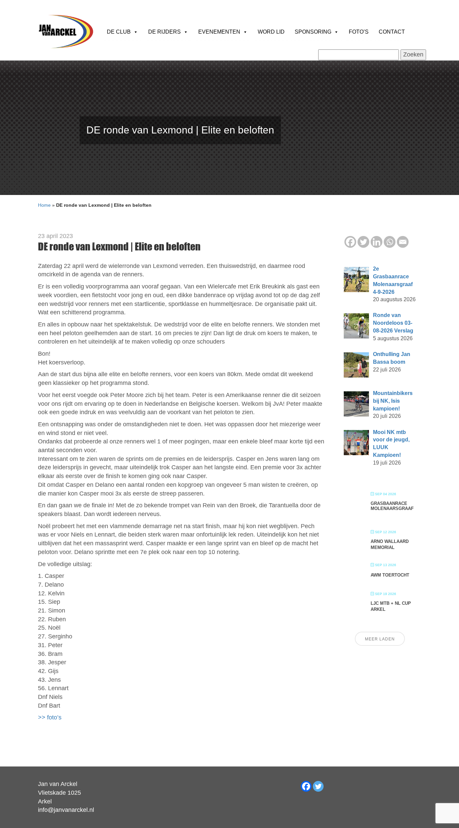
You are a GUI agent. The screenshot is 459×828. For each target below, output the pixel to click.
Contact (392, 32)
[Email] (403, 242)
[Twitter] (363, 242)
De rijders (164, 32)
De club (119, 32)
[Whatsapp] (389, 242)
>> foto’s (49, 717)
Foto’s (359, 32)
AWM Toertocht (390, 575)
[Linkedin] (376, 242)
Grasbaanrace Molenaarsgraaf (392, 506)
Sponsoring (313, 32)
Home (44, 205)
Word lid (271, 32)
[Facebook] (350, 242)
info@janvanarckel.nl (66, 809)
